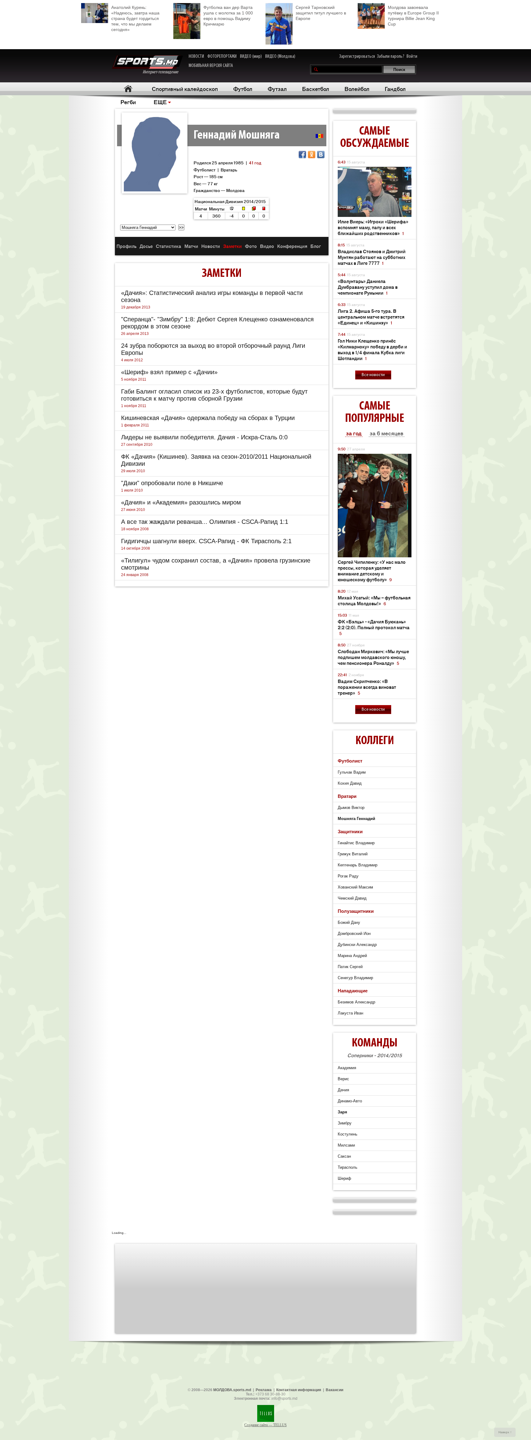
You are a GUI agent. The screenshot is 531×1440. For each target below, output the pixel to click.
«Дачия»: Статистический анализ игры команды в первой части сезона (212, 296)
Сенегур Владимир (355, 977)
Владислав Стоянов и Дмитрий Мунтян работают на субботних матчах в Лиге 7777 (372, 257)
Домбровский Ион (354, 933)
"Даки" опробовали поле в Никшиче (172, 483)
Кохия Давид (350, 783)
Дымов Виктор (351, 807)
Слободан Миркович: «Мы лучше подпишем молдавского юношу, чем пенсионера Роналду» (373, 657)
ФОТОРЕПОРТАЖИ (222, 56)
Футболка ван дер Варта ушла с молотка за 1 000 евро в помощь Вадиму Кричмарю (228, 15)
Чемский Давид (352, 898)
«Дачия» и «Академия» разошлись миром (181, 502)
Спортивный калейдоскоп (185, 88)
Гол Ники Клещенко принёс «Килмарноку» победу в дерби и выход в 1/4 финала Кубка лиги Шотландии (372, 349)
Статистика (168, 246)
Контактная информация (298, 1390)
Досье (146, 246)
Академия (347, 1067)
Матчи (191, 246)
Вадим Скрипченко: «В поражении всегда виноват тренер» (367, 687)
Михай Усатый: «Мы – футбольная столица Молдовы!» (374, 600)
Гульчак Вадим (352, 772)
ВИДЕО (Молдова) (280, 56)
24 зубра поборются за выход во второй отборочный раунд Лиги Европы (213, 349)
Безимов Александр (356, 1002)
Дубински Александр (357, 944)
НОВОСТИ (196, 56)
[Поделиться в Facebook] (302, 154)
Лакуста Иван (350, 1013)
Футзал (277, 88)
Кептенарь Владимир (357, 865)
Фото (251, 246)
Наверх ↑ (505, 1432)
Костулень (347, 1134)
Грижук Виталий (353, 854)
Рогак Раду (348, 876)
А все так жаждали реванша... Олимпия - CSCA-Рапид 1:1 (204, 521)
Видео (267, 246)
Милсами (346, 1145)
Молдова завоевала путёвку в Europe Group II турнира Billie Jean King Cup (413, 15)
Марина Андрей (352, 955)
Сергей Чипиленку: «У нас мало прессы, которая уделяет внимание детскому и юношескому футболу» (372, 570)
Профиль (126, 246)
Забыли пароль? (390, 56)
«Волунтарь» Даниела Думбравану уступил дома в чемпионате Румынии (368, 287)
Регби (128, 101)
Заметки (232, 246)
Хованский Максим (355, 887)
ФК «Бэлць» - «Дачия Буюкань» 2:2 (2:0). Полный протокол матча (374, 627)
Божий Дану (349, 922)
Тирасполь (347, 1167)
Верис (343, 1079)
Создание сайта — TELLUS (265, 1425)
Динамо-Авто (350, 1101)
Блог (315, 246)
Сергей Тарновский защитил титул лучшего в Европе (321, 13)
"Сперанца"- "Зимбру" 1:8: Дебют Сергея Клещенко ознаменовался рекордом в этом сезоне (217, 323)
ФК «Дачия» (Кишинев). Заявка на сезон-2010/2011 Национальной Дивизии (216, 460)
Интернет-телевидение (163, 72)
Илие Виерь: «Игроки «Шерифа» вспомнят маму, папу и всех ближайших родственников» (373, 227)
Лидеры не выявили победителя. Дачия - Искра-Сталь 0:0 (204, 437)
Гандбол (395, 88)
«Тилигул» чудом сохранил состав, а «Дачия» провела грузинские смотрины (215, 564)
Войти (412, 56)
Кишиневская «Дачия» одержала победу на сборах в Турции (208, 417)
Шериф (344, 1178)
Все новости (373, 375)
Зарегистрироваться (357, 56)
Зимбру (345, 1123)
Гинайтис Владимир (356, 843)
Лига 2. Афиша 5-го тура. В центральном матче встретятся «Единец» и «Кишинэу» (371, 316)
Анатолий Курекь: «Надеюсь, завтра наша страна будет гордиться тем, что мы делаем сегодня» (135, 18)
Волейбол (356, 88)
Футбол (242, 88)
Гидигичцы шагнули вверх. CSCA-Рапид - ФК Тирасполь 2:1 (206, 541)
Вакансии (334, 1390)
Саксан (344, 1156)
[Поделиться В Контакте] (320, 154)
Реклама (264, 1390)
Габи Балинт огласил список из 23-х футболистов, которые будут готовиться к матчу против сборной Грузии (214, 395)
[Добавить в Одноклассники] (311, 154)
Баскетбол (315, 88)
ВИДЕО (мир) (251, 56)
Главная (128, 88)
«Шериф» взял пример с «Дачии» (169, 372)
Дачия (343, 1090)
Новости (210, 246)
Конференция (292, 246)
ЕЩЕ (160, 101)
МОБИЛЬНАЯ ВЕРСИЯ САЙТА (211, 65)
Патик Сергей (350, 966)
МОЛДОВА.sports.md (232, 1390)
